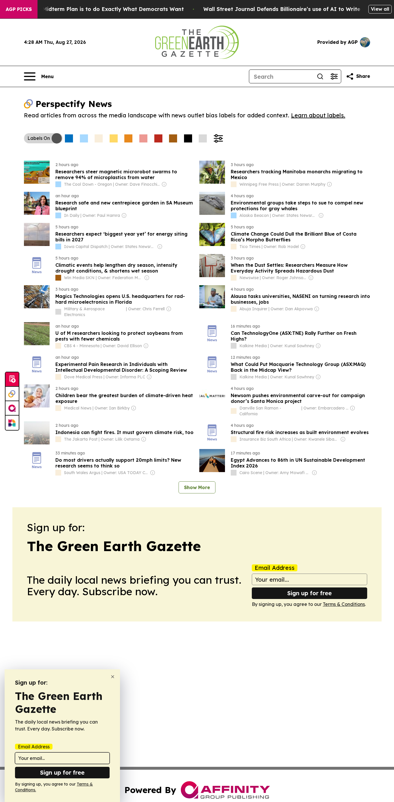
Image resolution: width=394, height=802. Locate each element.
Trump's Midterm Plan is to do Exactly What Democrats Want (102, 9)
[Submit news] (12, 379)
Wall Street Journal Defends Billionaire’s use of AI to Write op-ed (290, 9)
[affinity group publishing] (12, 408)
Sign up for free (309, 593)
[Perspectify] (12, 394)
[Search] (320, 76)
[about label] (58, 184)
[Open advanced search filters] (334, 76)
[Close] (112, 676)
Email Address (274, 567)
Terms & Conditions (344, 604)
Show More (197, 487)
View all (380, 9)
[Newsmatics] (12, 423)
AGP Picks (19, 9)
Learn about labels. (318, 115)
